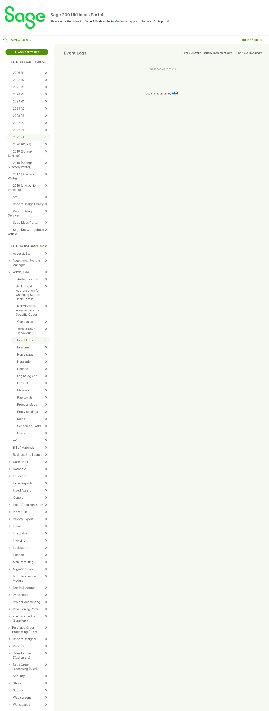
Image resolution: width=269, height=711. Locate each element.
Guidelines (122, 21)
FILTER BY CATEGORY (24, 245)
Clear (43, 245)
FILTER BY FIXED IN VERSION (28, 61)
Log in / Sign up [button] (251, 39)
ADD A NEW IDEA (28, 52)
